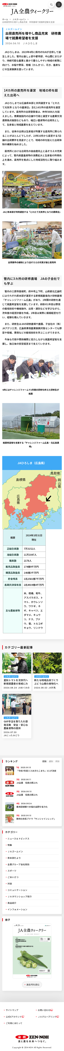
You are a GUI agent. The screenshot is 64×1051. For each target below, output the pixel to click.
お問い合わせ (44, 1010)
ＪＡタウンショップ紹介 (20, 896)
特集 (10, 844)
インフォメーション (17, 909)
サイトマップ (12, 1010)
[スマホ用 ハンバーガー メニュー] (59, 5)
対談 (10, 883)
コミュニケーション (17, 889)
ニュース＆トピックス (18, 838)
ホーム (5, 19)
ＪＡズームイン (19, 19)
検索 (51, 5)
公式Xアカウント (14, 1016)
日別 (44, 761)
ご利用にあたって (14, 1023)
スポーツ (12, 870)
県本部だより (14, 857)
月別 (57, 761)
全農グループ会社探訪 (18, 864)
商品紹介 (12, 902)
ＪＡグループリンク (47, 1016)
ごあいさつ (13, 877)
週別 (51, 761)
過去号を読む (33, 984)
